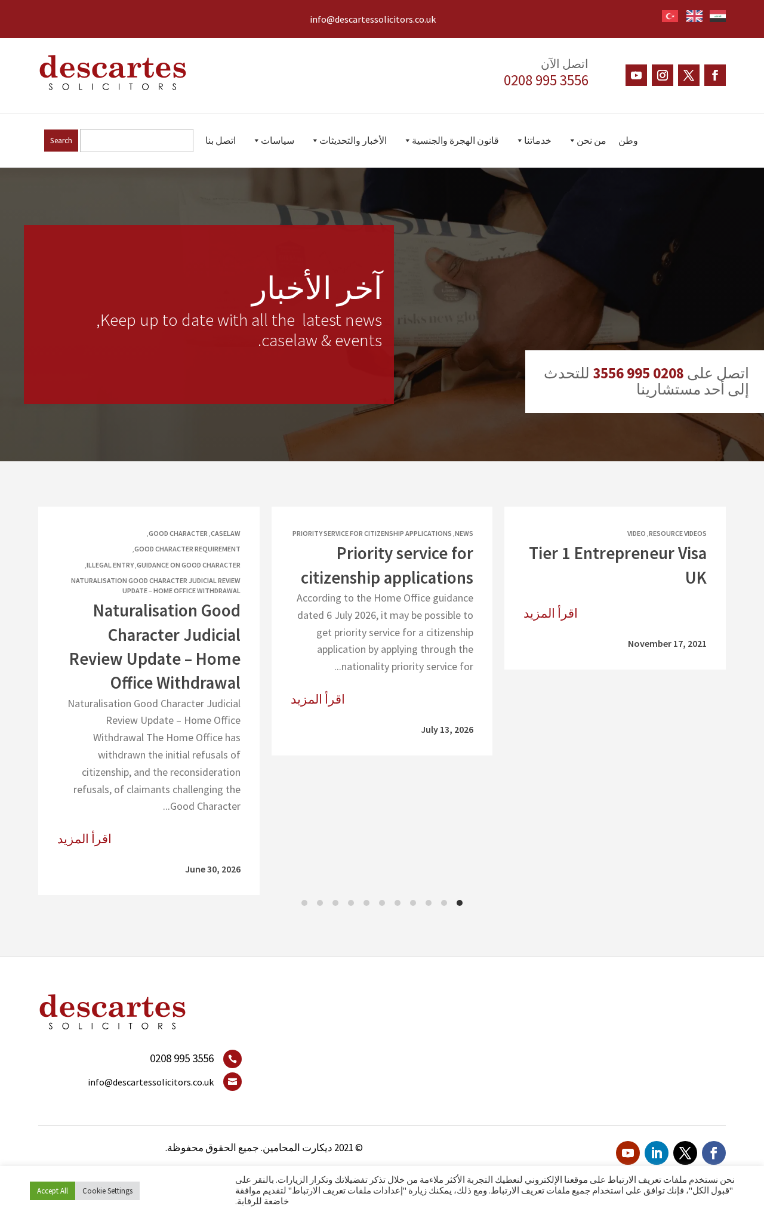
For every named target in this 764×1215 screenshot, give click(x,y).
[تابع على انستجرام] (662, 75)
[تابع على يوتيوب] (636, 75)
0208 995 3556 (546, 80)
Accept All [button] (52, 1191)
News (464, 533)
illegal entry (110, 564)
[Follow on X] (689, 75)
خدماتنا (538, 140)
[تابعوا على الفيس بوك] (715, 75)
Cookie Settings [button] (107, 1191)
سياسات (277, 140)
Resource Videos (678, 533)
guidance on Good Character (189, 564)
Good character (178, 533)
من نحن (591, 140)
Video (636, 533)
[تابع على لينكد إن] (656, 1153)
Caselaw (226, 533)
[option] (691, 16)
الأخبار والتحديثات (353, 140)
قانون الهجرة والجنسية (455, 140)
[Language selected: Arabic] (690, 14)
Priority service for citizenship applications (372, 533)
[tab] (459, 903)
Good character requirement (187, 549)
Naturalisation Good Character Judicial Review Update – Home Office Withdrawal (156, 585)
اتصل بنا (220, 140)
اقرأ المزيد (550, 613)
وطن (628, 140)
